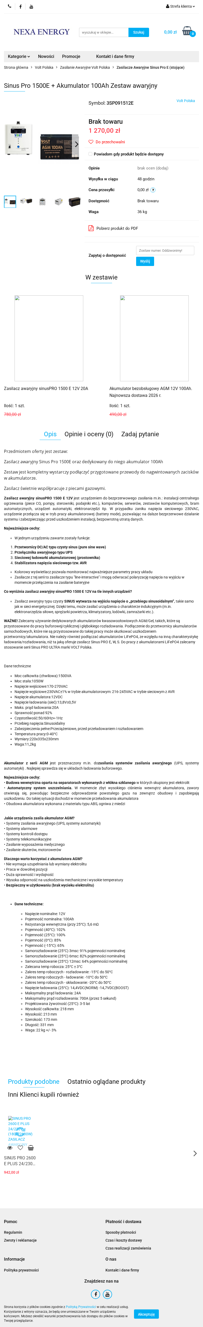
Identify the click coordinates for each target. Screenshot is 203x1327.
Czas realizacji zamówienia (128, 1248)
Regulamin (13, 1232)
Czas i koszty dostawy (123, 1240)
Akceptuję (146, 1314)
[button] (10, 1222)
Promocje (71, 56)
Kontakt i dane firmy (115, 56)
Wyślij (145, 261)
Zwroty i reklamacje (20, 1240)
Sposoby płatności (120, 1232)
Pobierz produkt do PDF (117, 228)
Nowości (46, 56)
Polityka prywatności (21, 1270)
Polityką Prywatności (81, 1307)
